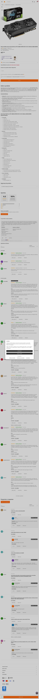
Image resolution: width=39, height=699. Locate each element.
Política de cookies (12, 357)
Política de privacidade (20, 357)
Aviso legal (28, 357)
